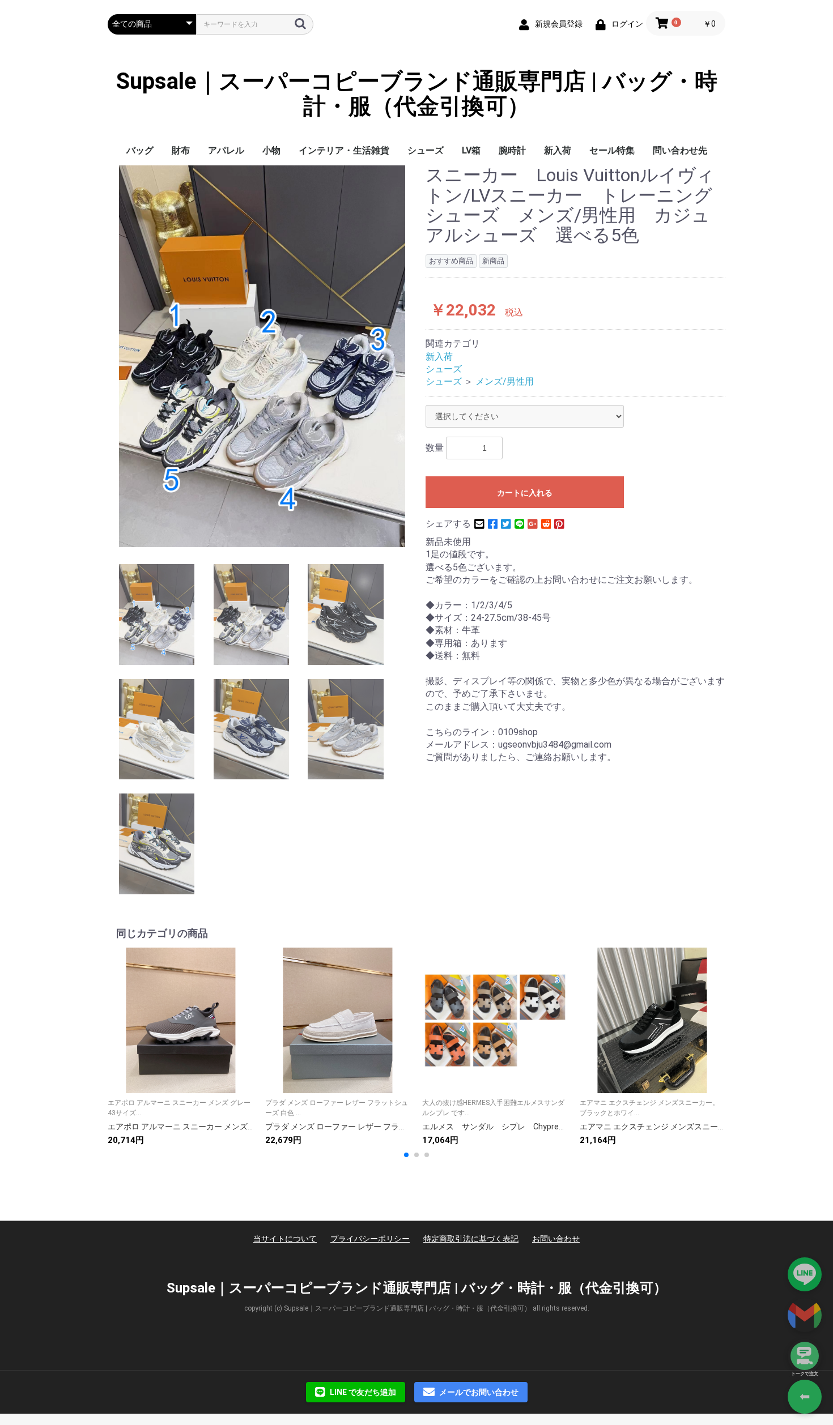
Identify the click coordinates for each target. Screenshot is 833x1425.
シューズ (425, 150)
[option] (262, 356)
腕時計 (512, 150)
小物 (271, 150)
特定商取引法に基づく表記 (470, 1238)
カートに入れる (524, 492)
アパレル (226, 150)
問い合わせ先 (680, 150)
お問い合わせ (556, 1238)
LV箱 (471, 150)
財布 (181, 150)
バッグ (140, 150)
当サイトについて (285, 1238)
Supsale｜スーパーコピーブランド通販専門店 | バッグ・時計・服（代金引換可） (416, 94)
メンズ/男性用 (504, 381)
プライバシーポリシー (370, 1238)
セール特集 (612, 150)
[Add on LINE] (805, 1274)
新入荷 (557, 150)
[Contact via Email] (805, 1315)
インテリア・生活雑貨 (344, 150)
